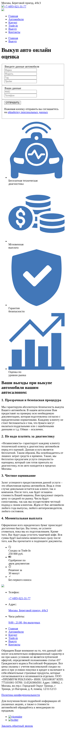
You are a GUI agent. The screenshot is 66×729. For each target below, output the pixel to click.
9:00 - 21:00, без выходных (24, 622)
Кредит (12, 22)
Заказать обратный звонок (17, 725)
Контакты (14, 32)
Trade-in (13, 25)
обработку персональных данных (28, 112)
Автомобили (16, 19)
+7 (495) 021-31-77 (15, 6)
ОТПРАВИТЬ (13, 102)
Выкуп (12, 28)
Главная (13, 16)
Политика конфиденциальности (20, 694)
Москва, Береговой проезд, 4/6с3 (28, 610)
